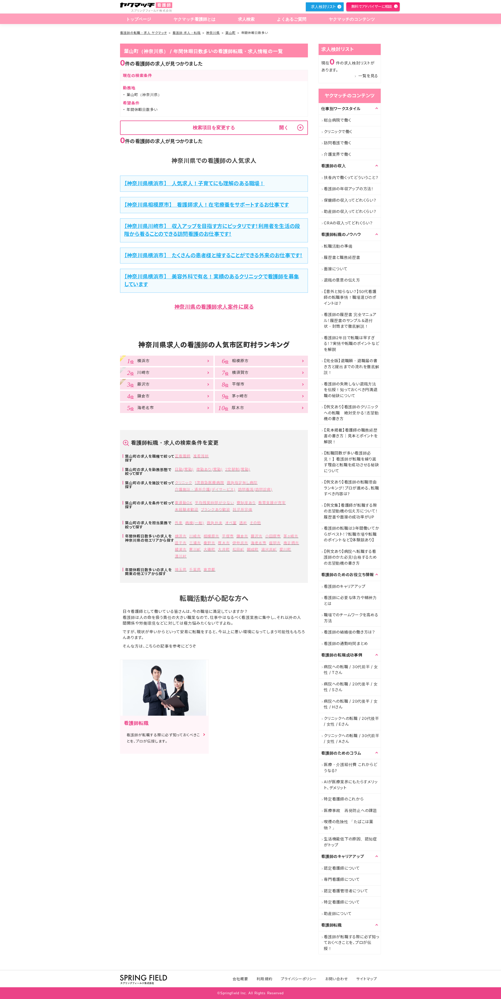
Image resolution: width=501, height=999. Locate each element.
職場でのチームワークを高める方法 (351, 617)
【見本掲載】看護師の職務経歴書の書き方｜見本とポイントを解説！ (351, 436)
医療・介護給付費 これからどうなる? (350, 767)
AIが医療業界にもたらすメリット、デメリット (351, 784)
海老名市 (258, 543)
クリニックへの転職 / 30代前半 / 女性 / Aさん (351, 738)
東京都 (209, 569)
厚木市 (224, 543)
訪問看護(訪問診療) (255, 489)
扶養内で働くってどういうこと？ (351, 177)
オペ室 (231, 523)
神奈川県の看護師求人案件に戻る (214, 307)
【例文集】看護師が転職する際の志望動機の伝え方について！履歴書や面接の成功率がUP (351, 511)
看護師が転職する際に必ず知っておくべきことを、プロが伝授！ (351, 942)
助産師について (337, 913)
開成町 (253, 549)
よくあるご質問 (291, 19)
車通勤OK (183, 502)
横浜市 (181, 536)
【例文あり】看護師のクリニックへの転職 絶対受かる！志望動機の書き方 (351, 412)
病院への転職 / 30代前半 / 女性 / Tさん (351, 669)
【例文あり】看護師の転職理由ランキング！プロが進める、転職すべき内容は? (351, 488)
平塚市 (228, 536)
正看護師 (182, 456)
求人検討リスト (323, 6)
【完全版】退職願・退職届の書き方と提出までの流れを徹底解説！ (351, 366)
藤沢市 (257, 536)
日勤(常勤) (184, 469)
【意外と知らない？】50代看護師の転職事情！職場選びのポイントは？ (350, 297)
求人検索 (246, 19)
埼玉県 (181, 569)
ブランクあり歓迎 (215, 509)
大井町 (224, 549)
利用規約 (264, 979)
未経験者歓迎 (186, 509)
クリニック (183, 482)
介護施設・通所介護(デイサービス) (205, 489)
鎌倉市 (242, 536)
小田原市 (273, 536)
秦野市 (209, 543)
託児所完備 (242, 509)
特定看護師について (342, 902)
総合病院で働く (337, 120)
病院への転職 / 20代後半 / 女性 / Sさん (351, 686)
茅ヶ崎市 (290, 536)
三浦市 (195, 543)
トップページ (138, 19)
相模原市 (211, 536)
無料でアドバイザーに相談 (371, 6)
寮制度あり (246, 502)
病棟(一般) (194, 523)
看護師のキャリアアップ (344, 586)
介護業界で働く (337, 154)
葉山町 (230, 33)
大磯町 (209, 549)
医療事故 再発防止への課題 (350, 810)
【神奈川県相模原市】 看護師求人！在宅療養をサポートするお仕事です (206, 205)
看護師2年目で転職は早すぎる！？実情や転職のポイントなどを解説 (351, 343)
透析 (243, 523)
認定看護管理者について (346, 890)
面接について (336, 268)
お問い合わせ (336, 979)
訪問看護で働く (337, 142)
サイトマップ (366, 979)
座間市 (275, 543)
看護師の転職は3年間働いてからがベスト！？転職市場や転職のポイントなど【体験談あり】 (351, 534)
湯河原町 (269, 549)
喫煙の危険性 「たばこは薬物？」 (348, 824)
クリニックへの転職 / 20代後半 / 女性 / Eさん (351, 721)
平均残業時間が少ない (214, 502)
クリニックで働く (338, 131)
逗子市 (181, 543)
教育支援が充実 (272, 502)
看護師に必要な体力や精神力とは (350, 600)
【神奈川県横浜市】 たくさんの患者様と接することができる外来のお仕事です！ (213, 255)
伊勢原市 (240, 543)
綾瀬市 (181, 549)
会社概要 (240, 979)
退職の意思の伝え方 (342, 280)
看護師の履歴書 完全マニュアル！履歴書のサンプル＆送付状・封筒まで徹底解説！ (350, 320)
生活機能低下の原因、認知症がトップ (350, 841)
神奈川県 (213, 33)
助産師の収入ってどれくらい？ (350, 211)
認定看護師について (342, 868)
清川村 (181, 556)
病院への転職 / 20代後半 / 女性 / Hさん (351, 704)
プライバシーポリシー (299, 979)
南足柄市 (291, 543)
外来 (179, 523)
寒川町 (195, 549)
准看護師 (201, 456)
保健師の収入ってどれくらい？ (350, 200)
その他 (255, 523)
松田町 (238, 549)
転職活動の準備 (338, 246)
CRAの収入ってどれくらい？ (348, 222)
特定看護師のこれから (344, 799)
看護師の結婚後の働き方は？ (349, 632)
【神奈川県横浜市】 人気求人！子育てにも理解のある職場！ (194, 183)
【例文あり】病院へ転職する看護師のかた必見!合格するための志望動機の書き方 (350, 557)
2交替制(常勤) (237, 469)
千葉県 (195, 569)
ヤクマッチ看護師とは (195, 19)
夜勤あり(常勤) (209, 469)
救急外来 (214, 523)
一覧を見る (368, 75)
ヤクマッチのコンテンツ (352, 19)
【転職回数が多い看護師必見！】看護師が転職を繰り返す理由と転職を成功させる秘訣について (351, 462)
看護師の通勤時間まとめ (346, 643)
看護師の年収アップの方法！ (349, 188)
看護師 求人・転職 (186, 33)
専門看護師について (342, 879)
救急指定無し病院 (242, 482)
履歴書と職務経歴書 (342, 257)
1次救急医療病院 (209, 482)
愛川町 (285, 549)
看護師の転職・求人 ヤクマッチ (143, 33)
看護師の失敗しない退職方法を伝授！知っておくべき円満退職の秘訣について (351, 389)
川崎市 (195, 536)
